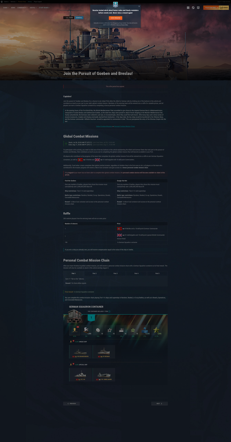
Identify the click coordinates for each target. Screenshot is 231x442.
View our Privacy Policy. (122, 24)
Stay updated (115, 18)
